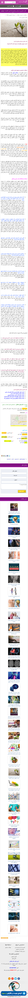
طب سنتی (8, 459)
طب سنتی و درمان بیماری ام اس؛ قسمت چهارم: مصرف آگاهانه (13, 12)
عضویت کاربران (10, 6)
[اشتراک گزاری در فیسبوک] (7, 456)
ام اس (13, 459)
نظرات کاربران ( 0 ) (23, 17)
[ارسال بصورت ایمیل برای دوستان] (5, 456)
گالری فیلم (14, 958)
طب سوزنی (16, 459)
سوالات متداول (8, 947)
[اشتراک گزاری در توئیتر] (9, 456)
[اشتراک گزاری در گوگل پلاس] (4, 456)
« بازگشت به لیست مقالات (22, 15)
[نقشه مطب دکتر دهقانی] (19, 425)
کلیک (21, 434)
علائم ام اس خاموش (20, 949)
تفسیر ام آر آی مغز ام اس (20, 947)
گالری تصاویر (14, 956)
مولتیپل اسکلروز (22, 459)
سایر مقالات (24, 499)
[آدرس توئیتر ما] (15, 978)
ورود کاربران (17, 6)
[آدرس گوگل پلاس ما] (12, 978)
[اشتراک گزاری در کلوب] (2, 456)
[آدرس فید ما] (9, 978)
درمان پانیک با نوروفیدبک (20, 951)
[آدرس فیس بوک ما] (19, 978)
